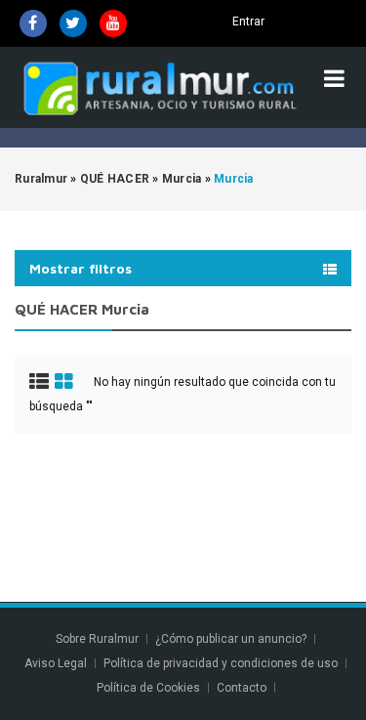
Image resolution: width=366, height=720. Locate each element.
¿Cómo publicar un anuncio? (230, 639)
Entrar (248, 21)
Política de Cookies (148, 688)
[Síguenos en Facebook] (33, 23)
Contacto (243, 688)
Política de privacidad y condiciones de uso (220, 663)
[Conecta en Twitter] (73, 23)
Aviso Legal (55, 663)
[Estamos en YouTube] (113, 23)
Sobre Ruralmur (97, 639)
